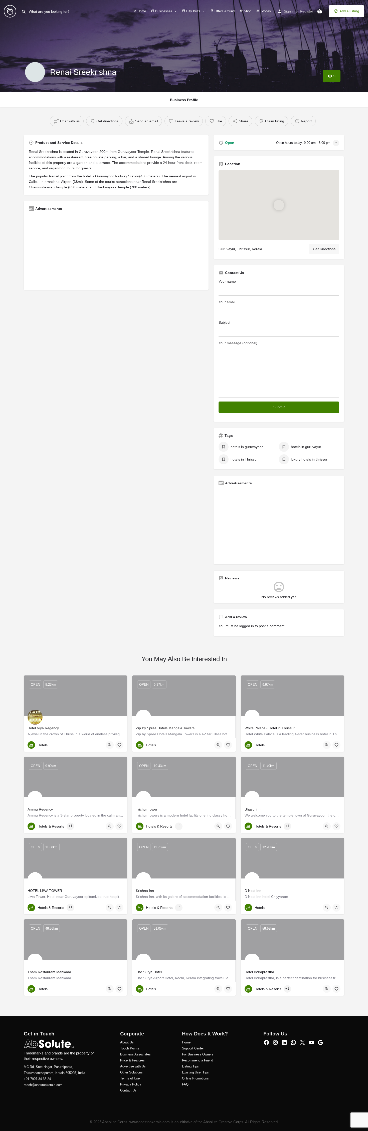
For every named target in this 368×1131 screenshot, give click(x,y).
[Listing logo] (35, 72)
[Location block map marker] (279, 205)
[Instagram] (275, 1042)
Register (306, 11)
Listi (185, 1066)
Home (141, 11)
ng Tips (193, 1066)
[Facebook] (266, 1042)
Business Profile (184, 100)
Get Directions (324, 249)
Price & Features (132, 1060)
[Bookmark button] (119, 745)
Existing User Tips (195, 1072)
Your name (227, 281)
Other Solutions (131, 1072)
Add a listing (349, 11)
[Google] (320, 1042)
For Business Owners (197, 1054)
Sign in (289, 11)
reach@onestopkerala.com (43, 1085)
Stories (265, 11)
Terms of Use (130, 1078)
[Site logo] (11, 11)
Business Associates (135, 1054)
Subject (224, 322)
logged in (246, 626)
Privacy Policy (130, 1084)
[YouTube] (311, 1042)
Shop (247, 11)
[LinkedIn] (284, 1042)
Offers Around (224, 11)
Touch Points (129, 1048)
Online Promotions (195, 1078)
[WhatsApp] (293, 1042)
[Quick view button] (110, 745)
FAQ (185, 1084)
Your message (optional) (238, 343)
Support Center (193, 1048)
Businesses (163, 11)
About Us (127, 1042)
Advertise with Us (133, 1066)
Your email (227, 302)
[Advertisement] (116, 250)
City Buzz (193, 11)
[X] (302, 1042)
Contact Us (128, 1090)
